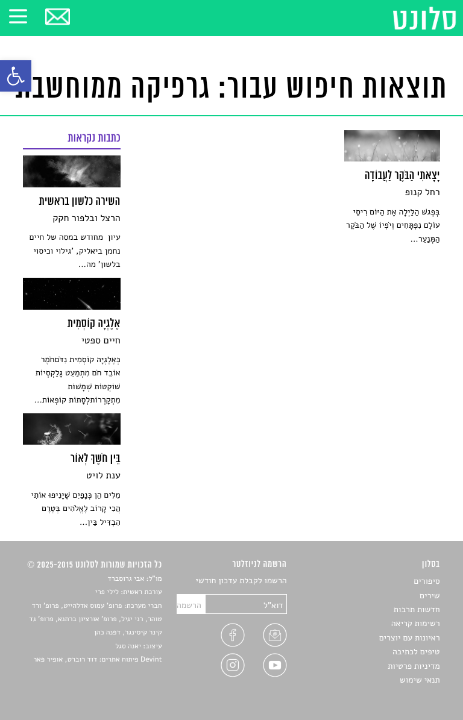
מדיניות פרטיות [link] (413, 666)
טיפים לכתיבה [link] (416, 651)
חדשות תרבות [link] (417, 609)
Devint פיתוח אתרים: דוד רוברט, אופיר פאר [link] (97, 660)
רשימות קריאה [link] (415, 623)
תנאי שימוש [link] (420, 680)
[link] (15, 76)
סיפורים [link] (426, 581)
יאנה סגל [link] (128, 646)
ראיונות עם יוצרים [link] (409, 637)
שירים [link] (430, 595)
